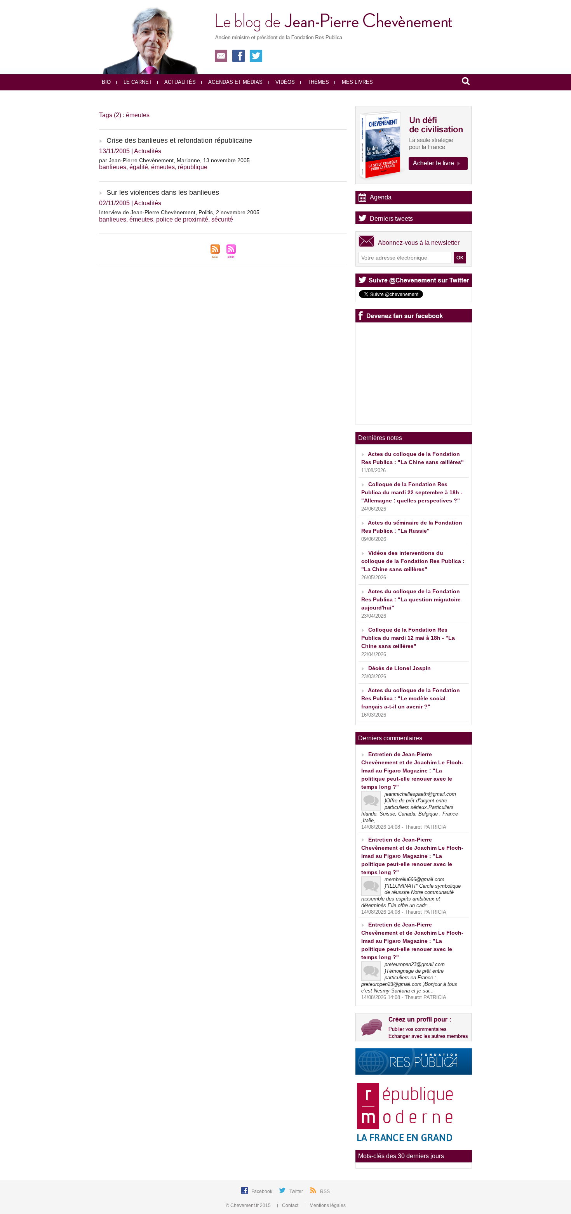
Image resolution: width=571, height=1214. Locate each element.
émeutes (163, 167)
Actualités (179, 82)
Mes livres (356, 82)
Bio (106, 82)
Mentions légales (327, 1205)
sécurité (222, 219)
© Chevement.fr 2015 (249, 1205)
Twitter (296, 1191)
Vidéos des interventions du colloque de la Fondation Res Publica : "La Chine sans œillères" (413, 561)
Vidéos (284, 82)
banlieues (112, 167)
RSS (325, 1191)
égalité (138, 167)
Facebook (262, 1191)
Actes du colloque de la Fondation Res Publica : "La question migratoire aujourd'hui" (411, 599)
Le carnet (137, 82)
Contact (290, 1205)
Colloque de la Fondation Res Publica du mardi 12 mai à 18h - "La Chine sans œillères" (408, 638)
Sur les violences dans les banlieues (162, 192)
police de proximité (182, 219)
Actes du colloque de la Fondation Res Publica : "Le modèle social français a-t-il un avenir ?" (410, 698)
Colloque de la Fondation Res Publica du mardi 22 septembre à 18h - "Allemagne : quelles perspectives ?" (412, 492)
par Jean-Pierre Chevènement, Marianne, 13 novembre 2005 (174, 160)
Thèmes (317, 82)
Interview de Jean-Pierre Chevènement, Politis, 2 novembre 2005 (179, 212)
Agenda (381, 197)
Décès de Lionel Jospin (399, 668)
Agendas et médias (235, 82)
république (192, 167)
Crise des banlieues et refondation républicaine (179, 140)
